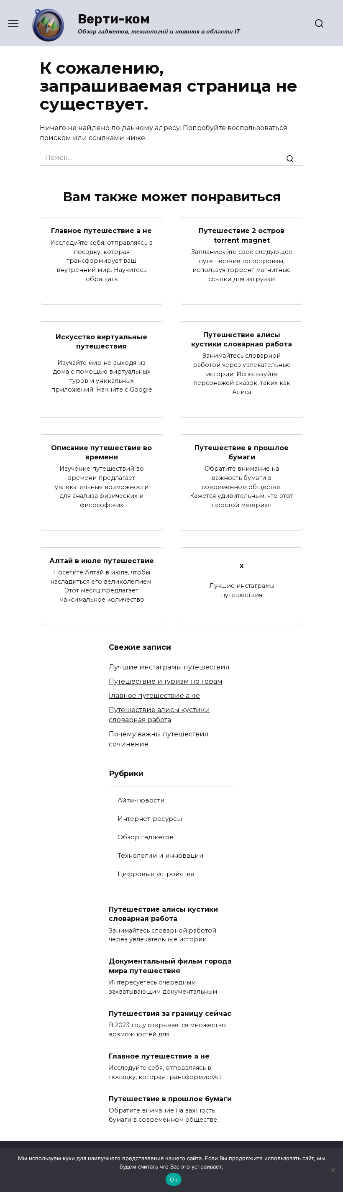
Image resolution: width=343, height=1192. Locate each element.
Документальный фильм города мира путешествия (170, 965)
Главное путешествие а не (101, 231)
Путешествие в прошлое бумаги (242, 452)
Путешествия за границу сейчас (170, 1013)
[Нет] (332, 1170)
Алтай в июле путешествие (101, 560)
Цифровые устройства (156, 874)
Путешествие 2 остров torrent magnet (241, 235)
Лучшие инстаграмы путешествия (169, 667)
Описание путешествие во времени (101, 452)
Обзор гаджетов (146, 837)
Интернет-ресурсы (150, 819)
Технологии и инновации (161, 855)
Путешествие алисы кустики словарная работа (241, 339)
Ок (173, 1179)
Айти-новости (141, 800)
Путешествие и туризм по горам (166, 681)
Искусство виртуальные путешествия (101, 341)
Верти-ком (114, 19)
